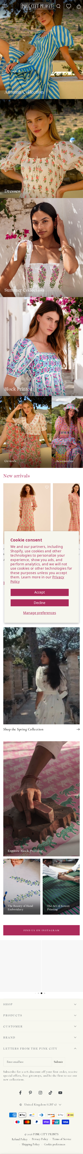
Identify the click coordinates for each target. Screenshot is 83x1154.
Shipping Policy (31, 1144)
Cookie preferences (54, 1144)
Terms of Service (61, 1139)
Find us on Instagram (42, 930)
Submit (58, 1062)
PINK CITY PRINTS (45, 1134)
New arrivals (16, 475)
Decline (39, 602)
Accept (39, 592)
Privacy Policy (40, 1139)
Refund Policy (20, 1139)
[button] (47, 513)
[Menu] (4, 6)
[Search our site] (58, 6)
